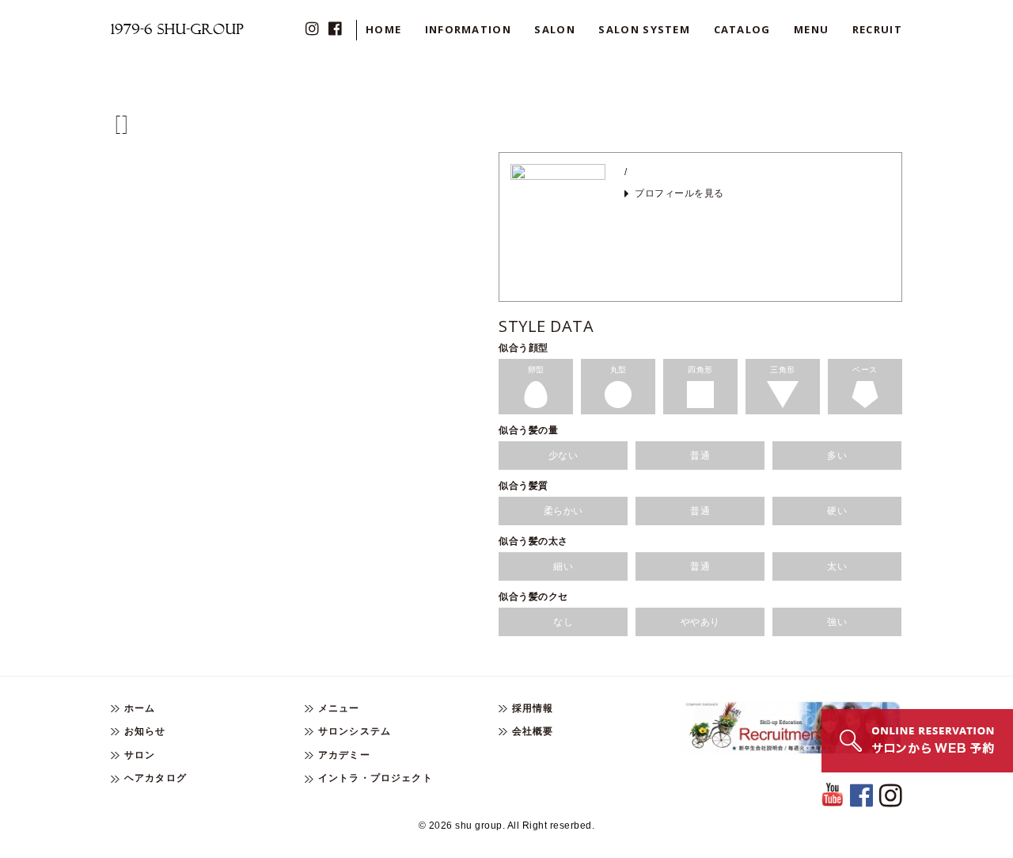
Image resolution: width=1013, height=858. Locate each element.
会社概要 (533, 731)
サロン (139, 755)
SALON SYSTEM (644, 29)
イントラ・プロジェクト (375, 778)
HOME (383, 29)
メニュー (339, 708)
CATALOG (742, 29)
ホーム (139, 708)
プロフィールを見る (679, 193)
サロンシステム (354, 731)
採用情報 (533, 708)
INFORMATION (468, 29)
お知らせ (145, 731)
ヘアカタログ (155, 778)
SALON (554, 29)
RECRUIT (877, 29)
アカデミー (344, 755)
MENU (811, 29)
